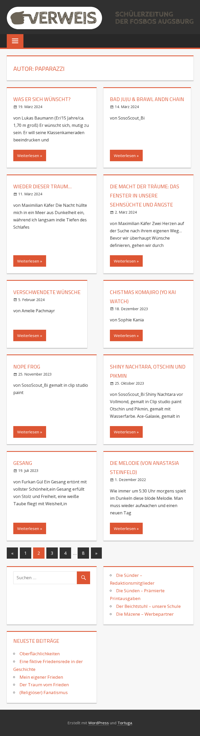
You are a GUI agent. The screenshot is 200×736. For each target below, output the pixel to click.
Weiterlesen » (29, 155)
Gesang (22, 463)
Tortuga (124, 722)
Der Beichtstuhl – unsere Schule (148, 606)
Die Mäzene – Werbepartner (145, 614)
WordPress (98, 722)
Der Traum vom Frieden (44, 685)
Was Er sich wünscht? (42, 99)
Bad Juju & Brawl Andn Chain (147, 99)
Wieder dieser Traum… (42, 186)
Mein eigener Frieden (41, 677)
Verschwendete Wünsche (46, 292)
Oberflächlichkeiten (40, 654)
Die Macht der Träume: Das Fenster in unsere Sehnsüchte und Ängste (144, 195)
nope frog (26, 367)
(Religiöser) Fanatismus (44, 692)
